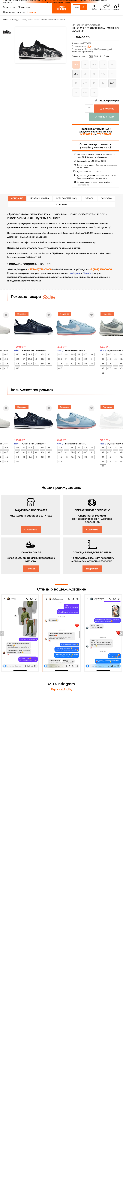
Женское (24, 7)
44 (49, 363)
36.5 (30, 354)
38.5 (17, 359)
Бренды (21, 11)
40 (36, 359)
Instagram (75, 273)
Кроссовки (9, 11)
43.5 (6, 359)
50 (103, 373)
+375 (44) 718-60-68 (40, 269)
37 (36, 354)
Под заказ (21, 314)
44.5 (17, 368)
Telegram (88, 273)
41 (49, 359)
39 (24, 359)
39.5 (30, 359)
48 (115, 368)
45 (115, 363)
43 (36, 363)
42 (24, 363)
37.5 (42, 354)
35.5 (17, 354)
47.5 (109, 368)
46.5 (6, 363)
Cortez (49, 296)
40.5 (6, 354)
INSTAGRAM (87, 134)
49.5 (6, 368)
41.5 (17, 363)
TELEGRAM (104, 134)
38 (49, 354)
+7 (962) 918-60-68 (100, 269)
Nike (89, 46)
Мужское (9, 7)
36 (24, 354)
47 (103, 368)
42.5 (30, 363)
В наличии (32, 11)
